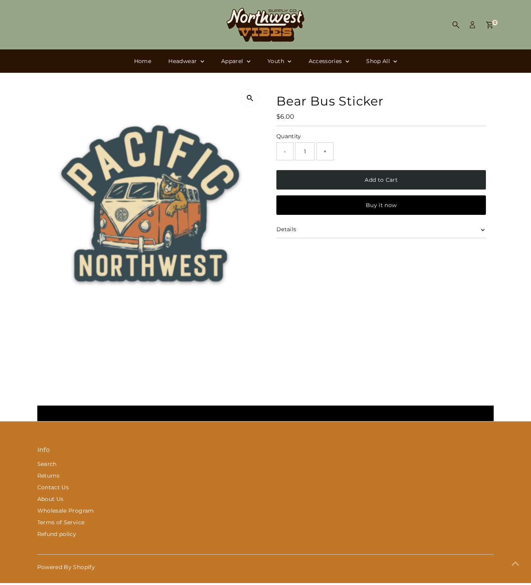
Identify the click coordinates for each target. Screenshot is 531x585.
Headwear (183, 61)
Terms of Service (61, 522)
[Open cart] (490, 24)
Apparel (233, 61)
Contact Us (53, 487)
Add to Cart (381, 179)
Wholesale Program (65, 510)
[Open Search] (455, 24)
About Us (50, 498)
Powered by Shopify (66, 567)
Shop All (378, 61)
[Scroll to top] (515, 563)
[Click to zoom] (250, 98)
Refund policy (57, 534)
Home (142, 61)
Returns (48, 475)
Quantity (288, 136)
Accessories (326, 61)
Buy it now (381, 205)
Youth (276, 61)
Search (47, 463)
